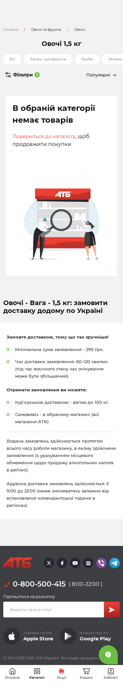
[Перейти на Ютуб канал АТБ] (75, 563)
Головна (10, 29)
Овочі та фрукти (46, 29)
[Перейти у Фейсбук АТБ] (62, 563)
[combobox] (91, 75)
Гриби (87, 59)
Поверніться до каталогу (43, 136)
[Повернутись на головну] (18, 563)
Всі (12, 59)
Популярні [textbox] (98, 74)
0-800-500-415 (39, 584)
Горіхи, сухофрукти (48, 59)
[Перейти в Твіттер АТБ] (49, 563)
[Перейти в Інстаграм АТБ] (88, 563)
